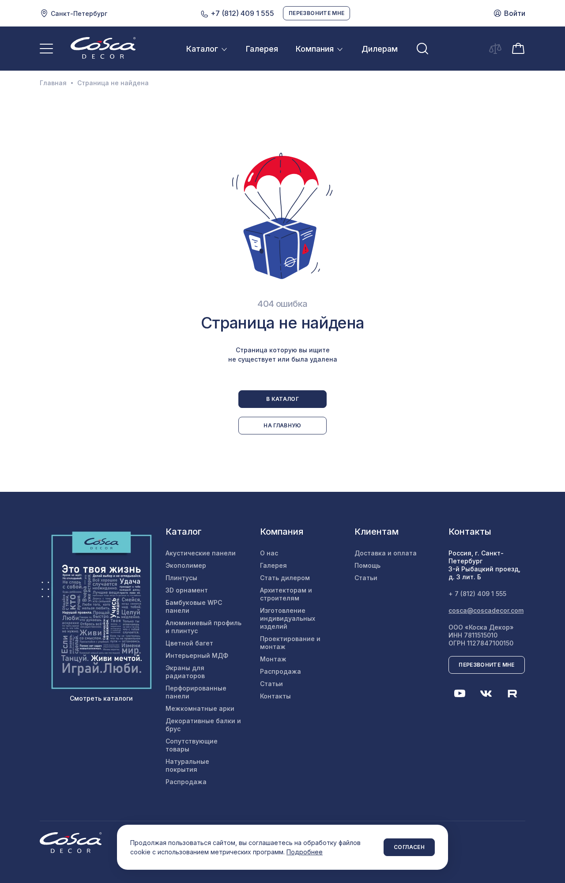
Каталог (202, 48)
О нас (269, 553)
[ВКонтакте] (486, 694)
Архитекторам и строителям (286, 594)
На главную (282, 425)
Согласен (409, 847)
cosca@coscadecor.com (486, 610)
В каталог (282, 399)
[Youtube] (459, 694)
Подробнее (304, 852)
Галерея (262, 48)
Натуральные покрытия (187, 765)
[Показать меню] (46, 48)
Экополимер (186, 565)
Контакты (275, 696)
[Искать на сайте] (422, 49)
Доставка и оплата (385, 553)
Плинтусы (181, 577)
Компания (315, 48)
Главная (53, 83)
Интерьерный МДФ (197, 655)
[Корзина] (518, 47)
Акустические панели (201, 553)
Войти (514, 13)
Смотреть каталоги (101, 698)
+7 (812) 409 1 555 (241, 13)
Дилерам (380, 48)
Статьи (271, 683)
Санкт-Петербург (79, 13)
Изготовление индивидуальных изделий (287, 618)
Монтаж (273, 659)
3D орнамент (187, 590)
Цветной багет (189, 643)
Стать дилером (285, 577)
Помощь (367, 565)
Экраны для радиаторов (185, 671)
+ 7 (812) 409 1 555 (477, 593)
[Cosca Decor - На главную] (103, 47)
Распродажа (186, 781)
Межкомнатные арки (200, 708)
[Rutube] (512, 694)
